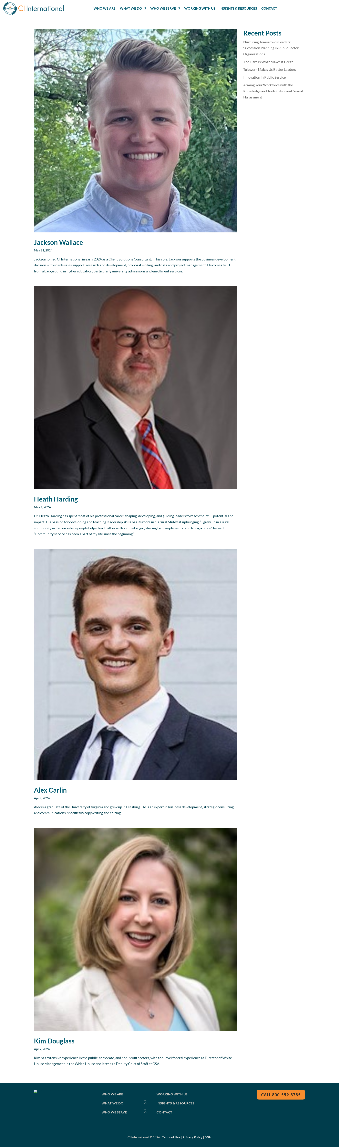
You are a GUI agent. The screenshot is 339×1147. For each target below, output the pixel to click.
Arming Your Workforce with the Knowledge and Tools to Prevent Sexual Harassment (273, 91)
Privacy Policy (192, 1137)
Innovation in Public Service (264, 77)
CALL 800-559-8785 (281, 1094)
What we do (112, 1103)
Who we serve (114, 1112)
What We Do (131, 8)
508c (208, 1137)
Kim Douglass (54, 1041)
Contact (269, 8)
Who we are (112, 1094)
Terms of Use (171, 1137)
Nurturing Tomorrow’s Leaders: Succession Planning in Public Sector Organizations (271, 48)
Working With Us (199, 8)
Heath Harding (56, 499)
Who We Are (105, 8)
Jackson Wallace (58, 242)
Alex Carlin (50, 790)
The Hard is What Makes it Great (268, 62)
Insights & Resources (238, 8)
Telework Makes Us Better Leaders (269, 69)
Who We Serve (163, 8)
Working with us (172, 1094)
